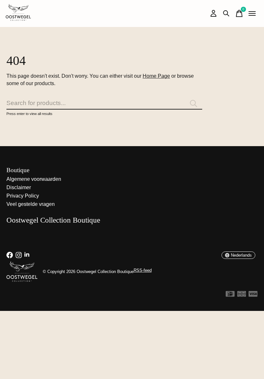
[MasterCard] (241, 295)
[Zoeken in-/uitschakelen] (226, 13)
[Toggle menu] (252, 13)
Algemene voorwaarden (33, 179)
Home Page (156, 76)
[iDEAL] (230, 295)
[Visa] (253, 295)
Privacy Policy (22, 195)
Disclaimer (18, 187)
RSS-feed (143, 270)
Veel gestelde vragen (30, 204)
